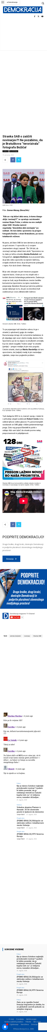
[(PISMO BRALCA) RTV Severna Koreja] (9, 835)
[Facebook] (35, 17)
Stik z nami (37, 1022)
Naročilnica (25, 1024)
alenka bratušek (15, 636)
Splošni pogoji (31, 1019)
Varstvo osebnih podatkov (13, 1022)
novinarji (27, 636)
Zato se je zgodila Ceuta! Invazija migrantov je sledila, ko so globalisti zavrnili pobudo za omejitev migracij (30, 1005)
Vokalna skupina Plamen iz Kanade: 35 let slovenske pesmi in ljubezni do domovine (30, 809)
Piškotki (28, 1022)
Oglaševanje (14, 1024)
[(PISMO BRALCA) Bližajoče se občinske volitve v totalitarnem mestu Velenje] (9, 822)
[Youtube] (42, 17)
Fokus (5, 151)
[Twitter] (38, 17)
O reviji (11, 1019)
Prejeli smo (20, 818)
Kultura (19, 804)
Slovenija (14, 151)
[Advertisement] (23, 75)
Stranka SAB (37, 636)
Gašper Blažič (21, 814)
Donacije (34, 1024)
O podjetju (20, 1019)
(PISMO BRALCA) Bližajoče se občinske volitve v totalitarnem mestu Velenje (30, 823)
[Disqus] (23, 675)
